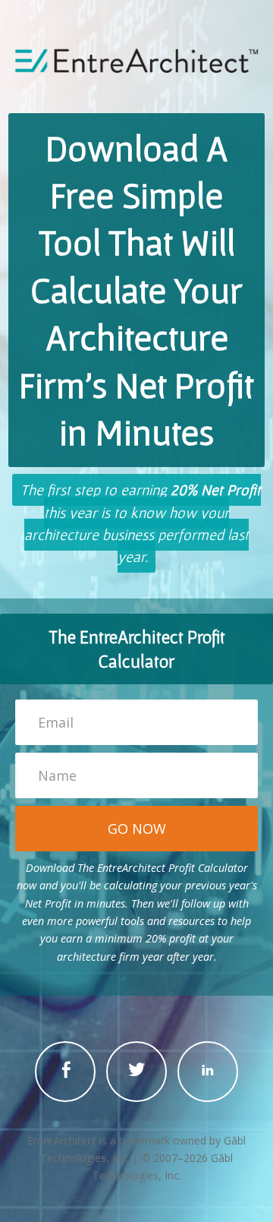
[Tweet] (136, 1071)
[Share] (65, 1071)
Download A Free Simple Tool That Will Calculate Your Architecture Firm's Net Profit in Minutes (136, 290)
